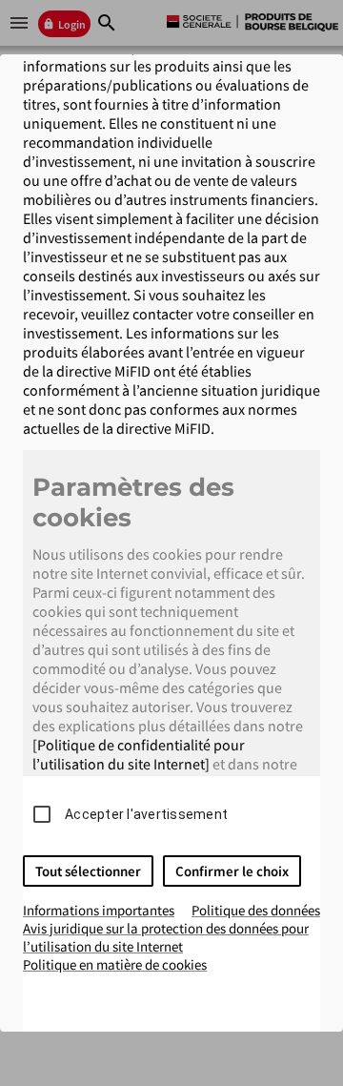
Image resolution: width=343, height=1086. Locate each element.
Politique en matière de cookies (115, 964)
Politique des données (256, 910)
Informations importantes (98, 910)
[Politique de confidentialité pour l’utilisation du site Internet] (138, 754)
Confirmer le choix (232, 871)
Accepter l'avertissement (146, 814)
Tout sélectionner (88, 871)
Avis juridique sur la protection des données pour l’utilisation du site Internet (166, 937)
